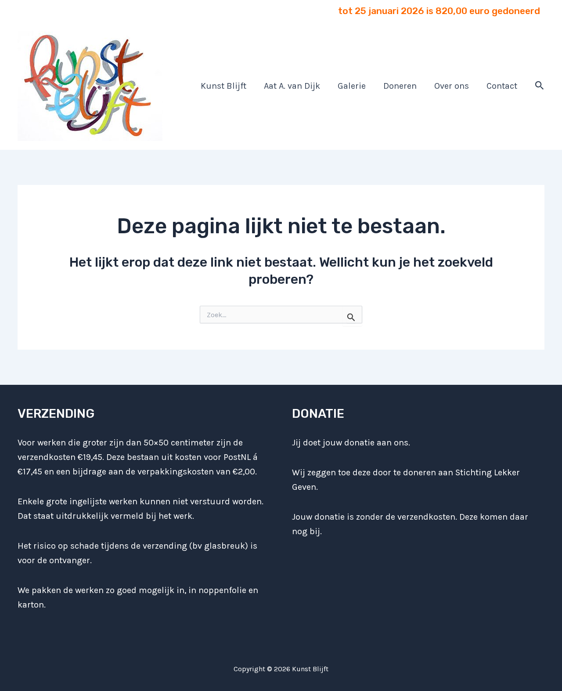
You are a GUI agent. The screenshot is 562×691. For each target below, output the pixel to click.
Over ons (451, 86)
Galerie (352, 86)
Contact (501, 86)
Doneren (400, 86)
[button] (539, 86)
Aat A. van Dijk (292, 86)
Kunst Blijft (223, 86)
